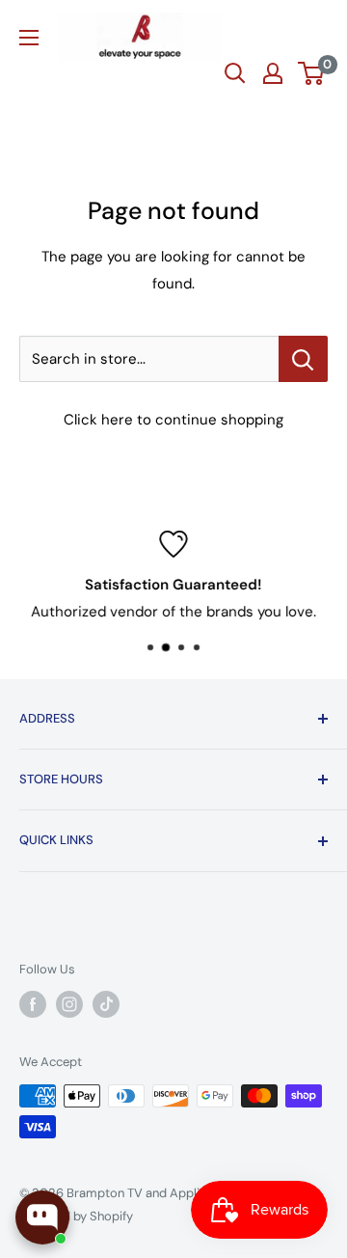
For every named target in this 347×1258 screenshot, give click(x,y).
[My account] (272, 73)
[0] (312, 73)
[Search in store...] (303, 359)
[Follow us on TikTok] (106, 1004)
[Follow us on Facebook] (32, 1004)
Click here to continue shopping (173, 419)
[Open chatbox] (42, 1217)
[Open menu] (29, 37)
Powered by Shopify (76, 1216)
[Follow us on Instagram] (69, 1004)
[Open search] (235, 73)
